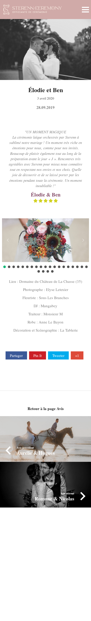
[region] (45, 246)
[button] (8, 240)
